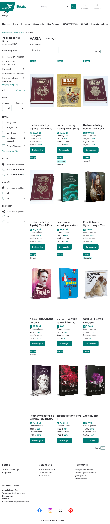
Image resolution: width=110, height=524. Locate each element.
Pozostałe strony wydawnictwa (15, 501)
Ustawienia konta (46, 472)
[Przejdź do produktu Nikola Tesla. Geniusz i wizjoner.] (42, 284)
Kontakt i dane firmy (10, 490)
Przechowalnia (45, 475)
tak (8, 193)
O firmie (5, 498)
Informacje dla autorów (85, 472)
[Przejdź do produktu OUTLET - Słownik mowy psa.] (95, 284)
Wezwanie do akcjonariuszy (14, 493)
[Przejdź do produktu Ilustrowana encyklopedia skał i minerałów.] (69, 187)
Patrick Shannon (14, 146)
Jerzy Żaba (11, 122)
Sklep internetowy (52, 520)
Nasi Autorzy (7, 496)
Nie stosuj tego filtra (15, 164)
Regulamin (6, 472)
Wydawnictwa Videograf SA (13, 32)
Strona (97, 51)
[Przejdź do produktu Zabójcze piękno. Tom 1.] (69, 381)
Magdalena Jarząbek (11, 139)
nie (8, 198)
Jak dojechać (80, 475)
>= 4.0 (9, 174)
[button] (73, 6)
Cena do (19, 103)
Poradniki (13, 68)
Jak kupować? (81, 478)
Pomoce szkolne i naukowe (13, 79)
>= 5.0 (9, 169)
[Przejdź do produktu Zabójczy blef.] (95, 381)
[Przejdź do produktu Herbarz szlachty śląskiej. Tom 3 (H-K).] (69, 90)
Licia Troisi (11, 133)
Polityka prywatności (84, 469)
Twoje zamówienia (47, 469)
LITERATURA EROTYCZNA (13, 63)
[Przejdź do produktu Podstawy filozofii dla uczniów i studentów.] (42, 381)
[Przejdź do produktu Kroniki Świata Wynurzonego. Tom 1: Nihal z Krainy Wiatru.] (95, 187)
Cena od (5, 103)
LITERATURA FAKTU (13, 56)
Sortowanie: (35, 44)
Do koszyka (37, 150)
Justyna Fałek (12, 127)
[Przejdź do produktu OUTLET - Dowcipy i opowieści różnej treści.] (69, 284)
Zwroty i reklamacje (10, 469)
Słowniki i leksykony (13, 73)
